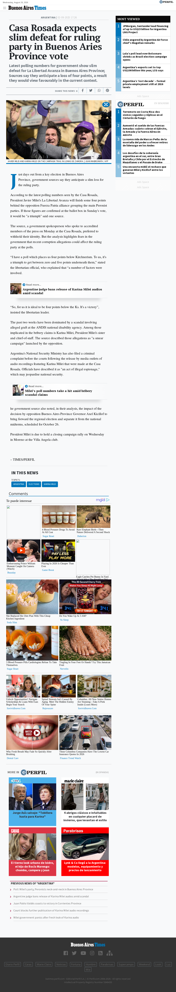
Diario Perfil (13, 964)
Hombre (91, 964)
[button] (106, 104)
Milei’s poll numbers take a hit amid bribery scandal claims (58, 392)
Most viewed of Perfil (143, 105)
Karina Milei (50, 484)
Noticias (61, 964)
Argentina (18, 484)
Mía (88, 969)
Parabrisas (107, 964)
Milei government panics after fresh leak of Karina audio (46, 917)
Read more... (33, 284)
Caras (28, 964)
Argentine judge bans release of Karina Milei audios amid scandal (62, 291)
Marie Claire (44, 964)
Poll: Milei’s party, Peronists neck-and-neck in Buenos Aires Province (53, 889)
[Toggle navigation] (5, 8)
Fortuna (75, 964)
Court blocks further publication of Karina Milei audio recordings (51, 910)
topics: (15, 479)
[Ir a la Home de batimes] (88, 944)
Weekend (144, 964)
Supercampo (126, 964)
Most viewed (128, 19)
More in (13, 772)
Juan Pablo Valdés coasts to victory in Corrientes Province (47, 903)
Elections (34, 484)
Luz (168, 964)
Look (158, 964)
